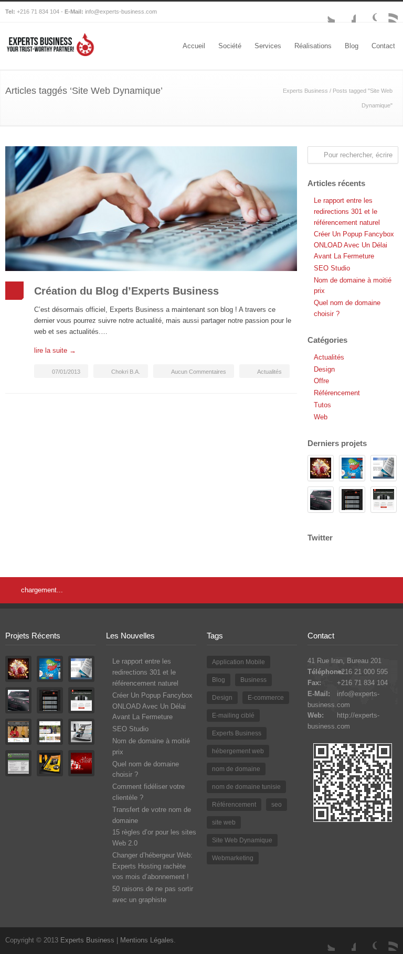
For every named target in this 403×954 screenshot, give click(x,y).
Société (229, 46)
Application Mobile (238, 662)
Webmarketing (232, 858)
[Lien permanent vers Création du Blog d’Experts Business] (151, 208)
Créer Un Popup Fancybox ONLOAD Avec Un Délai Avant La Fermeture (354, 245)
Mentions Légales (147, 940)
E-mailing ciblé (233, 715)
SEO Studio (332, 268)
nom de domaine (236, 769)
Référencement (337, 393)
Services (267, 46)
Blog (351, 46)
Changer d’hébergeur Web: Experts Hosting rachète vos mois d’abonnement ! (152, 866)
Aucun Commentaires (198, 371)
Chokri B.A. (125, 371)
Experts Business (305, 91)
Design (324, 369)
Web (320, 417)
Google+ (366, 12)
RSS (387, 12)
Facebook (345, 12)
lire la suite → (55, 350)
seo (276, 804)
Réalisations (313, 46)
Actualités (269, 371)
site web (224, 822)
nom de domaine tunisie (246, 786)
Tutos (322, 405)
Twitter (324, 12)
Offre (321, 381)
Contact (383, 46)
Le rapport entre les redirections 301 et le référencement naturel (347, 211)
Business (253, 680)
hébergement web (238, 751)
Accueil (194, 46)
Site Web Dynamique (242, 840)
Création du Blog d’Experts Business (126, 291)
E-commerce (266, 697)
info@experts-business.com (121, 11)
